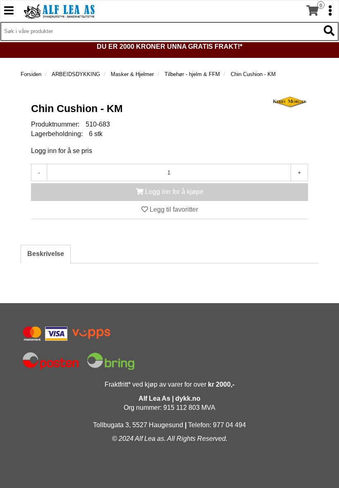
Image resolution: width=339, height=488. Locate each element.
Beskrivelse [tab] (45, 253)
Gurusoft (169, 472)
